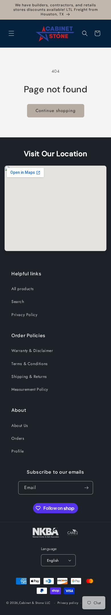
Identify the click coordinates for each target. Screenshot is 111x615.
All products (22, 289)
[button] (11, 33)
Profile (17, 451)
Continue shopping (56, 110)
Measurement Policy (29, 389)
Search (17, 301)
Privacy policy (68, 602)
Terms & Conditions (29, 363)
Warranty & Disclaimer (32, 350)
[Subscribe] (86, 487)
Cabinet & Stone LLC (35, 602)
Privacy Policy (24, 314)
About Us (19, 425)
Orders (17, 438)
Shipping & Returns (29, 376)
